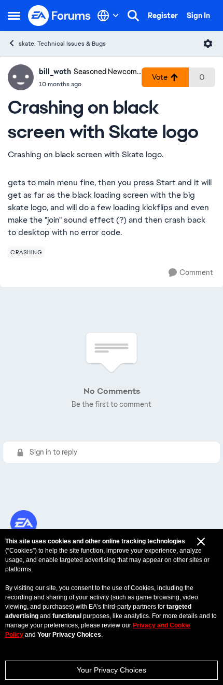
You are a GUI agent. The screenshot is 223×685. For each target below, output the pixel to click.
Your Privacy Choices (111, 670)
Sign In (198, 15)
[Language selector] (108, 15)
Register (163, 15)
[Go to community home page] (59, 15)
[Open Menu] (208, 43)
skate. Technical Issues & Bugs (62, 43)
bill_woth (55, 71)
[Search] (133, 15)
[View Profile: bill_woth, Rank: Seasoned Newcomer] (21, 77)
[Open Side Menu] (14, 15)
